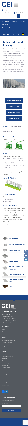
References (16, 31)
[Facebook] (3, 391)
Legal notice (5, 383)
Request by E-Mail (14, 106)
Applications (5, 24)
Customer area (5, 34)
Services (15, 21)
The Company (6, 21)
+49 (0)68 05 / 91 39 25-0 (9, 10)
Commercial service (14, 112)
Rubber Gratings (5, 363)
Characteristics (16, 126)
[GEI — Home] (10, 5)
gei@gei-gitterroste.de (8, 12)
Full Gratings (4, 358)
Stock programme (6, 31)
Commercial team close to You (8, 340)
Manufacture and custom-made (9, 347)
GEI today (4, 332)
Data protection (5, 385)
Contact (26, 256)
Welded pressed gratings (7, 356)
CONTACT (15, 34)
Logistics (3, 344)
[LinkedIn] (6, 391)
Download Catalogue (20, 12)
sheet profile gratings (6, 367)
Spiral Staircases (5, 370)
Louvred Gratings (5, 365)
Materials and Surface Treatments (11, 28)
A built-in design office (7, 342)
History (3, 329)
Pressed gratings (5, 354)
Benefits (5, 126)
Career (3, 334)
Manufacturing (8, 131)
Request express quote (14, 100)
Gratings (22, 21)
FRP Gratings (4, 361)
